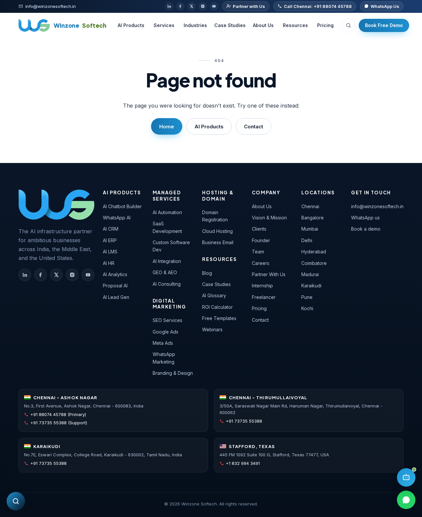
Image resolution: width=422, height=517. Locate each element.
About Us (263, 25)
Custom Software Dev (171, 246)
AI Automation (167, 212)
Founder (261, 240)
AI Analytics (115, 274)
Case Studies (230, 25)
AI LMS (110, 251)
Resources (295, 25)
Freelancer (264, 297)
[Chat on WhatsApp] (406, 500)
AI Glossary (214, 295)
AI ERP (110, 240)
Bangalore (312, 217)
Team (258, 251)
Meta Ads (163, 343)
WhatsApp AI (117, 217)
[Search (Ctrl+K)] (348, 25)
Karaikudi (311, 285)
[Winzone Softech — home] (56, 204)
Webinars (212, 329)
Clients (259, 229)
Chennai (310, 206)
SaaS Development (167, 227)
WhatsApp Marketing (164, 357)
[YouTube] (214, 6)
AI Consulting (167, 284)
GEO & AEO (165, 272)
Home (166, 126)
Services (164, 25)
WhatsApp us (365, 217)
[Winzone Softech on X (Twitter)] (56, 275)
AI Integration (167, 261)
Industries (195, 25)
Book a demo (365, 229)
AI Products (131, 25)
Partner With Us (269, 274)
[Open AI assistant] (406, 477)
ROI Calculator (217, 307)
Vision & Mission (269, 217)
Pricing (325, 25)
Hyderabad (313, 251)
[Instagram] (202, 6)
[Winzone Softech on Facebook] (40, 275)
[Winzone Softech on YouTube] (88, 275)
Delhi (306, 240)
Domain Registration (215, 216)
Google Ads (165, 332)
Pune (307, 297)
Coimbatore (314, 263)
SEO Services (167, 320)
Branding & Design (173, 373)
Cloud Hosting (217, 231)
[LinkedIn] (169, 6)
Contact (253, 126)
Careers (260, 263)
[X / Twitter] (191, 6)
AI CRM (110, 229)
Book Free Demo (384, 25)
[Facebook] (180, 6)
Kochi (307, 308)
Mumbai (309, 229)
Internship (262, 285)
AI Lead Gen (116, 297)
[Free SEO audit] (16, 501)
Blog (207, 273)
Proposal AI (115, 285)
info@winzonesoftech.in (377, 206)
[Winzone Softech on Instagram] (72, 275)
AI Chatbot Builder (122, 206)
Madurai (310, 274)
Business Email (217, 242)
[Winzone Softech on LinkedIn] (24, 275)
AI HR (108, 263)
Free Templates (219, 318)
